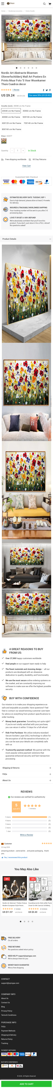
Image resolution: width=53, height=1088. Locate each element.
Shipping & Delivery (8, 1035)
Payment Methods (8, 1031)
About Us (4, 998)
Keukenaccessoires (15, 11)
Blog (3, 1006)
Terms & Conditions (8, 1015)
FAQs (3, 1026)
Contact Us (5, 1002)
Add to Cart (26, 1083)
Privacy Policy (6, 1011)
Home (3, 11)
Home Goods (30, 11)
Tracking (4, 1043)
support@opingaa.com (10, 983)
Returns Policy (6, 1039)
